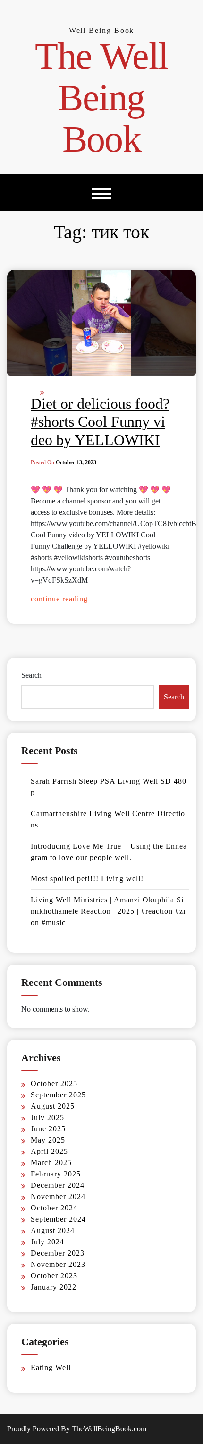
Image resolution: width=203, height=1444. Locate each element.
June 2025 (48, 1129)
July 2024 (47, 1242)
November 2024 (58, 1197)
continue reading (59, 599)
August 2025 (53, 1106)
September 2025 (58, 1095)
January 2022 (53, 1287)
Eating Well (51, 1367)
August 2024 (53, 1230)
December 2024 (58, 1185)
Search (31, 675)
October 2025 (54, 1083)
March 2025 (51, 1163)
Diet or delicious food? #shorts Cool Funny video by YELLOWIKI (100, 421)
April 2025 (49, 1151)
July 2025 (47, 1117)
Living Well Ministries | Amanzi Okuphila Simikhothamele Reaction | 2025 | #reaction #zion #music (108, 911)
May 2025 (48, 1140)
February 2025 (56, 1174)
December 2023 (58, 1253)
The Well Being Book (101, 97)
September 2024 (58, 1219)
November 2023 (58, 1264)
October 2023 (54, 1276)
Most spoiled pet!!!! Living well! (87, 879)
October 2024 (54, 1208)
